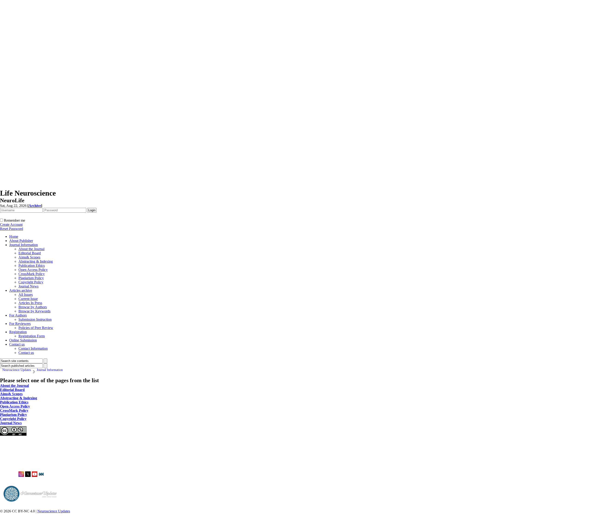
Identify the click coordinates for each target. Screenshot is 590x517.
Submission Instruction (35, 319)
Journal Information (23, 245)
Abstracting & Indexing (35, 261)
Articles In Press (30, 303)
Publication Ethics (31, 265)
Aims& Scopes (29, 257)
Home (13, 236)
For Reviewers (20, 324)
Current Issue (28, 299)
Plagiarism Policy (31, 278)
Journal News (28, 286)
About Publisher (21, 241)
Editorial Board (29, 253)
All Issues (25, 295)
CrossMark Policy (31, 274)
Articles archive (20, 290)
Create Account (11, 224)
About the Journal (31, 249)
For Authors (18, 315)
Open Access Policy (33, 270)
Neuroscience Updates (53, 511)
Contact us (17, 344)
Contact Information (33, 348)
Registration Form (31, 336)
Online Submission (23, 340)
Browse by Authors (32, 307)
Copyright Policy (30, 282)
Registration (18, 332)
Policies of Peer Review (35, 328)
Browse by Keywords (34, 311)
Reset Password (11, 229)
